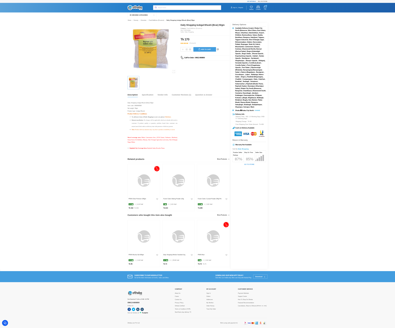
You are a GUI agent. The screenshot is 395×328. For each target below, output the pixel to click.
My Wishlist (209, 302)
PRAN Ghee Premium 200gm (137, 198)
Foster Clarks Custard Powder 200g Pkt (209, 198)
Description (133, 95)
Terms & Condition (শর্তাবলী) (182, 309)
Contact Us (178, 299)
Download (259, 276)
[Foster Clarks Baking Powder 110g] (178, 180)
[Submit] (155, 7)
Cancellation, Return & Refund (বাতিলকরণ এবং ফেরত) (252, 306)
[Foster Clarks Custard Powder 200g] (213, 180)
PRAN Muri (201, 254)
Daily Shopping (189, 32)
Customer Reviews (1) (181, 95)
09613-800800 (133, 302)
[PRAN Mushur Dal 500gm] (144, 236)
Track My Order (211, 309)
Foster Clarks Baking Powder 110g (173, 198)
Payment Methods (243, 293)
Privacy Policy (179, 302)
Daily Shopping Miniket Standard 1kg (174, 254)
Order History (210, 306)
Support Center (242, 296)
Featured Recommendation (246, 302)
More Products (222, 159)
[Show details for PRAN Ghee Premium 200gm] (144, 180)
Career (177, 296)
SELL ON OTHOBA (262, 1)
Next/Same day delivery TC (183, 312)
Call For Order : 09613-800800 (194, 58)
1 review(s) (192, 43)
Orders (208, 296)
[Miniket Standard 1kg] (178, 236)
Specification (147, 95)
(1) (135, 204)
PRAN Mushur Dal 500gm (136, 254)
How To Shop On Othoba (245, 299)
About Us (177, 293)
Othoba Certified (180, 306)
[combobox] (187, 7)
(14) (170, 260)
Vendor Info (162, 95)
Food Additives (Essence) (194, 28)
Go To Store (249, 164)
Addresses (209, 299)
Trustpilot (144, 313)
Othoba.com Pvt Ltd (134, 323)
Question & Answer (203, 95)
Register (240, 7)
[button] (142, 15)
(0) (168, 204)
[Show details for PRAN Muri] (213, 236)
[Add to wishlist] (157, 199)
